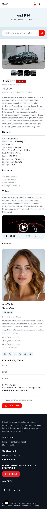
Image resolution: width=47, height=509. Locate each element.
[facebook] (4, 490)
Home (13, 20)
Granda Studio (33, 505)
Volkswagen (20, 141)
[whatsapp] (19, 490)
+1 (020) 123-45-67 (12, 337)
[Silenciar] (35, 236)
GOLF (10, 144)
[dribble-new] (25, 354)
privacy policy (27, 400)
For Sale (21, 81)
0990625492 (8, 459)
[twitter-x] (20, 354)
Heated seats (10, 179)
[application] (23, 227)
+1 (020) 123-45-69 (12, 344)
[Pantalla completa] (40, 236)
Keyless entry (10, 182)
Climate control (10, 176)
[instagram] (30, 354)
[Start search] (42, 33)
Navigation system (12, 185)
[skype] (9, 354)
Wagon (5, 84)
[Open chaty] (6, 503)
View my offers (8, 308)
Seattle (18, 84)
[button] (43, 3)
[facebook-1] (15, 354)
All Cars (21, 20)
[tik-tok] (14, 490)
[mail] (4, 354)
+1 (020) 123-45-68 (12, 341)
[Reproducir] (6, 236)
